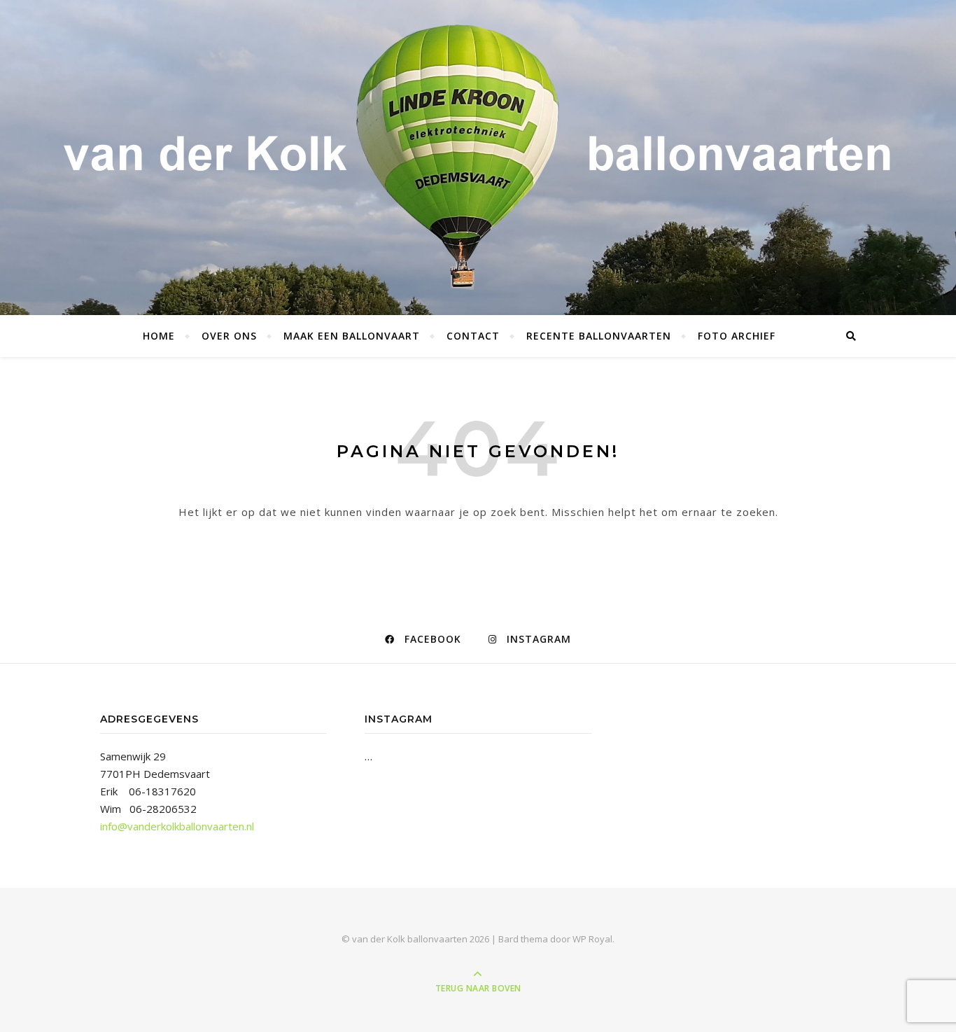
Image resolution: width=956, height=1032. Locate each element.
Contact (473, 335)
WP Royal (592, 939)
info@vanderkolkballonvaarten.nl (177, 826)
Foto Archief (736, 335)
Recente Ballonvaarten (598, 335)
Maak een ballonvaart (351, 335)
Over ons (229, 335)
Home (159, 335)
